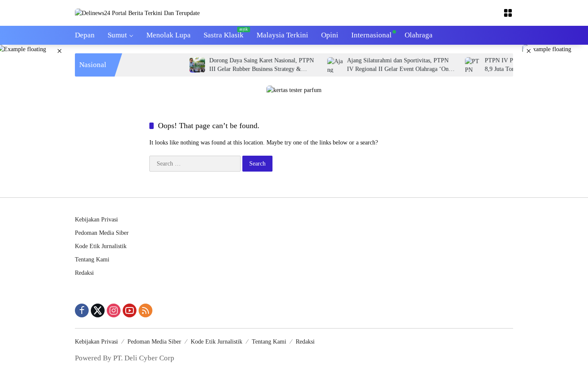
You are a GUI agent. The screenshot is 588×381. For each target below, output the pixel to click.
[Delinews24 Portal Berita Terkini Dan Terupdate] (137, 12)
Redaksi (84, 273)
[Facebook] (82, 310)
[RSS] (145, 310)
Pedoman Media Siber (102, 233)
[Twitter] (98, 310)
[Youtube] (129, 310)
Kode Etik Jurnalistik (101, 246)
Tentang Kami (92, 259)
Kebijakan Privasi (96, 219)
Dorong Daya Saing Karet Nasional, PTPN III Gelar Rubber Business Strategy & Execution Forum (255, 65)
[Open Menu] (508, 13)
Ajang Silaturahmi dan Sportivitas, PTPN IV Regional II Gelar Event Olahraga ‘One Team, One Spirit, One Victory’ (392, 65)
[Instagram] (114, 310)
